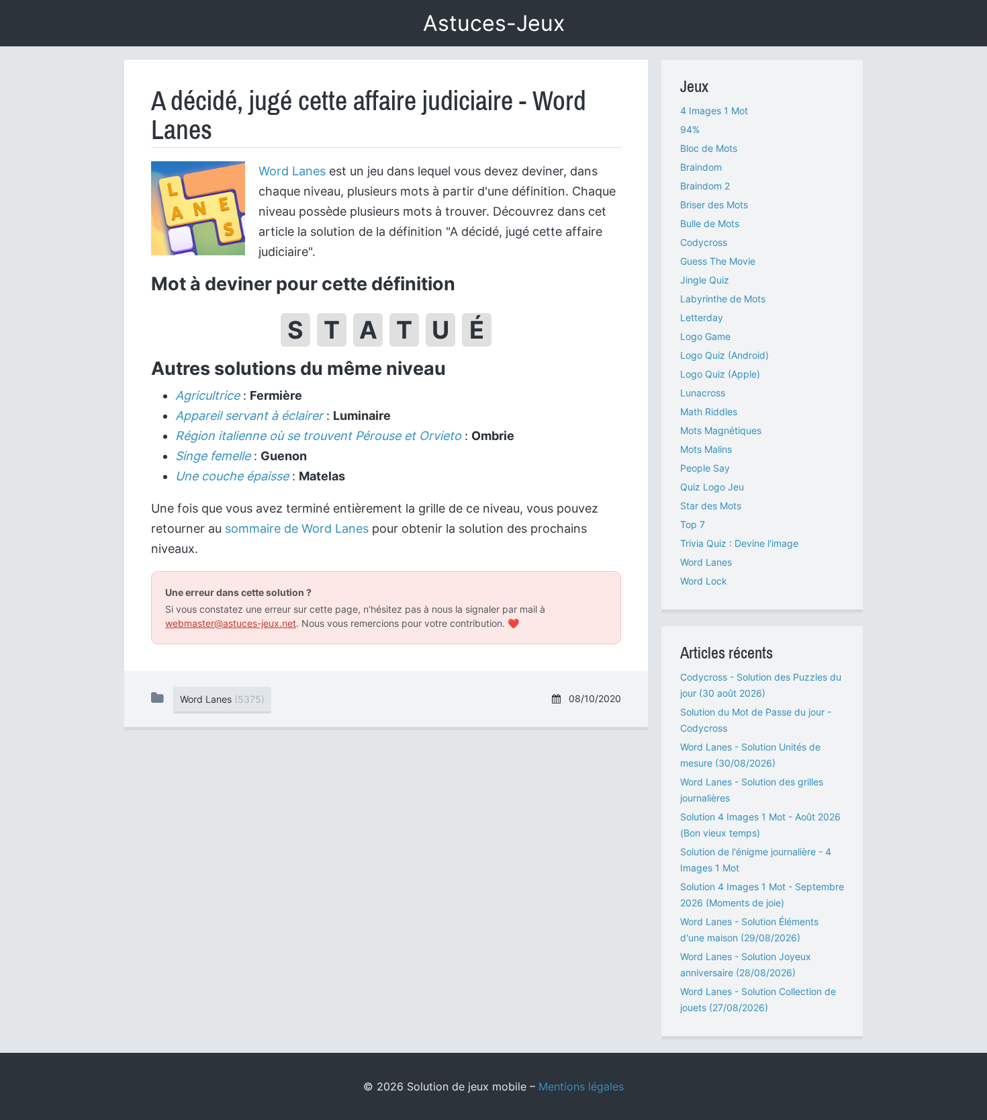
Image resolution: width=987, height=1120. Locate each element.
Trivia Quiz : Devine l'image (739, 543)
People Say (705, 468)
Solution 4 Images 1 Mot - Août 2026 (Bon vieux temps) (760, 824)
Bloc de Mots (708, 148)
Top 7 (692, 524)
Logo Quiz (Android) (724, 355)
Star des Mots (710, 505)
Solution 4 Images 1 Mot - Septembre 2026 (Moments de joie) (762, 894)
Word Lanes (292, 171)
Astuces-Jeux (494, 23)
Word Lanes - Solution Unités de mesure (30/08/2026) (750, 755)
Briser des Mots (714, 204)
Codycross (703, 242)
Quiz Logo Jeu (712, 486)
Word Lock (703, 581)
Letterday (701, 317)
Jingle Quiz (704, 280)
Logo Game (705, 336)
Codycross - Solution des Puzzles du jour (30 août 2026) (760, 685)
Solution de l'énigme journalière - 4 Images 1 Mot (755, 859)
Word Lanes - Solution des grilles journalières (751, 790)
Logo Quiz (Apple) (720, 374)
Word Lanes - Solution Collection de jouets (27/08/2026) (758, 999)
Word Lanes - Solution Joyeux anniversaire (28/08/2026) (745, 964)
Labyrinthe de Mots (722, 298)
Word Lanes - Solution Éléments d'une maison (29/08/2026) (749, 929)
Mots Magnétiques (720, 430)
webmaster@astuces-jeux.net (230, 623)
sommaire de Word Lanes (297, 528)
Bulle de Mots (709, 223)
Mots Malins (706, 449)
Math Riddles (708, 411)
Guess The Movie (717, 261)
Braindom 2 (705, 185)
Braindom (701, 167)
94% (690, 129)
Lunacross (702, 392)
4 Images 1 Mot (714, 110)
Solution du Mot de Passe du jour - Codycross (755, 720)
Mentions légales (581, 1086)
